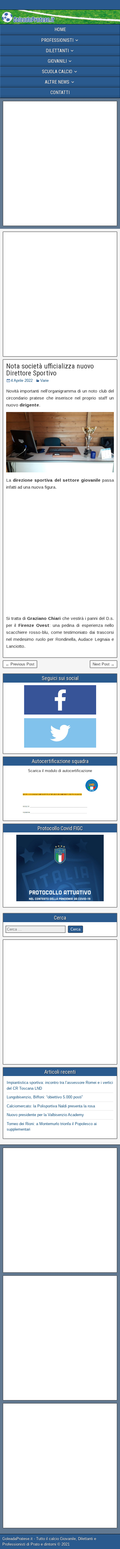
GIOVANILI (57, 61)
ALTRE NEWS (57, 82)
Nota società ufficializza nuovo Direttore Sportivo (50, 369)
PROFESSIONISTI (57, 40)
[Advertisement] (60, 163)
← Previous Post (20, 664)
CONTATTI (60, 92)
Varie (44, 380)
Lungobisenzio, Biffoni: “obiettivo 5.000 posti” (45, 1097)
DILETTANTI (57, 50)
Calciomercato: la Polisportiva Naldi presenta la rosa (51, 1106)
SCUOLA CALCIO (57, 71)
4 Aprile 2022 (22, 380)
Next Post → (103, 664)
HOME (60, 29)
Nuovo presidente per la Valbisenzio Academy (45, 1115)
